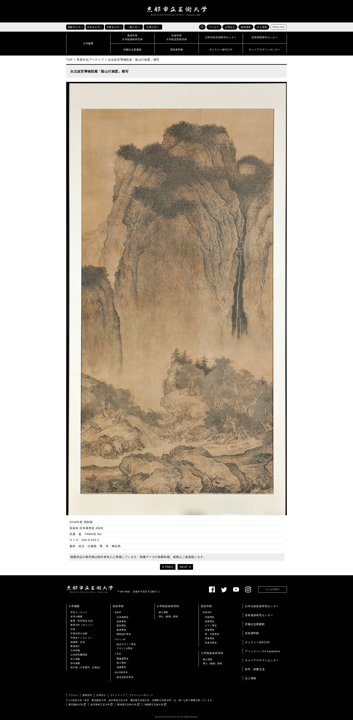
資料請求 (246, 27)
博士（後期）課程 (168, 616)
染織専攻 (121, 667)
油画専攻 (121, 621)
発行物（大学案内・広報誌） (86, 667)
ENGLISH (279, 27)
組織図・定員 (77, 642)
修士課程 (163, 612)
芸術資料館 (252, 633)
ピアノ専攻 (211, 625)
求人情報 (75, 659)
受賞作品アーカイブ (90, 59)
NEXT (184, 567)
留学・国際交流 (255, 669)
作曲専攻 (209, 617)
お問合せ (230, 27)
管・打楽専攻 (212, 634)
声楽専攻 (209, 638)
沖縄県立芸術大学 (153, 704)
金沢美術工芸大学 (100, 704)
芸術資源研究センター (259, 615)
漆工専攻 (121, 663)
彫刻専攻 (121, 625)
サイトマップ (117, 695)
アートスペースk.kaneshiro (262, 651)
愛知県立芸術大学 (126, 704)
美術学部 (118, 606)
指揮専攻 (209, 621)
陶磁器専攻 (123, 658)
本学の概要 (76, 616)
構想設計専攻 (124, 634)
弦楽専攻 (209, 630)
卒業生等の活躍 (78, 633)
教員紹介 (75, 646)
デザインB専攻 (125, 648)
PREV (169, 567)
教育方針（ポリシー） (82, 625)
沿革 (72, 629)
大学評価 (75, 650)
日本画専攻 (123, 617)
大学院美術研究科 (168, 606)
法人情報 (262, 27)
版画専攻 (121, 630)
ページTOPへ (272, 589)
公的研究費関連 (78, 654)
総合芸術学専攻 (125, 677)
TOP (69, 59)
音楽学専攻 (211, 642)
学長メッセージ (78, 612)
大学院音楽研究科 (212, 653)
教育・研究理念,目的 (81, 621)
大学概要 (74, 606)
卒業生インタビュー (81, 638)
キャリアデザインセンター (262, 660)
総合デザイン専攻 (126, 644)
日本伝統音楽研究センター (262, 606)
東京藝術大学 (75, 704)
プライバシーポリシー (141, 695)
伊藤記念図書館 (255, 624)
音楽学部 (206, 606)
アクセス (214, 27)
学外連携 (75, 663)
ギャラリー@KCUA (257, 642)
